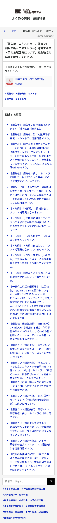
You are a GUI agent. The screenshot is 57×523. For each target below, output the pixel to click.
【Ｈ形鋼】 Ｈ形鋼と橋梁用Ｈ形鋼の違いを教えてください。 (30, 237)
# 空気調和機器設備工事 (33, 488)
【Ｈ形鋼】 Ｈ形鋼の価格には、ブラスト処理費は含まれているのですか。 (30, 247)
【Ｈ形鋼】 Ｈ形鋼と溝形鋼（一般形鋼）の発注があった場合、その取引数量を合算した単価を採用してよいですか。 (30, 261)
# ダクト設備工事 (10, 488)
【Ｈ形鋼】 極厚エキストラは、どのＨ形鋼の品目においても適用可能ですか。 (30, 276)
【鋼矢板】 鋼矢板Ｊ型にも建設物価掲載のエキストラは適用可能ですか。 (30, 136)
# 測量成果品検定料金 (12, 505)
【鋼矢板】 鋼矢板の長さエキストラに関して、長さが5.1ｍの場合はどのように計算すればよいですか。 (31, 177)
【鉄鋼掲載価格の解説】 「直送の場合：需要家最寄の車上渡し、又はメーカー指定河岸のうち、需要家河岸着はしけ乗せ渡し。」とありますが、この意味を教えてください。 (30, 461)
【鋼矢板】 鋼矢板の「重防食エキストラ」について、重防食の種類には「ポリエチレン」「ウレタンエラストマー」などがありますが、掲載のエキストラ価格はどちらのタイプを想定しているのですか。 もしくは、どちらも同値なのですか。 (31, 155)
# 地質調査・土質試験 (12, 511)
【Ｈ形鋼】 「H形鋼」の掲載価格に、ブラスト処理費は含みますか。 (30, 210)
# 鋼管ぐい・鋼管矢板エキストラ (21, 93)
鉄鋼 (14, 30)
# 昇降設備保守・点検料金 (15, 494)
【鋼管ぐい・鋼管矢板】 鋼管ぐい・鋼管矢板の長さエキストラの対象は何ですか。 (30, 413)
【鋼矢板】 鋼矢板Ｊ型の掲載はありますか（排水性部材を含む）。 (30, 126)
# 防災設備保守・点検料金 (15, 500)
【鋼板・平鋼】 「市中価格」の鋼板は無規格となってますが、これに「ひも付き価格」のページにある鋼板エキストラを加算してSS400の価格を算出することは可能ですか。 (30, 194)
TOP (4, 30)
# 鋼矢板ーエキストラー (16, 99)
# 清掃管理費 (36, 500)
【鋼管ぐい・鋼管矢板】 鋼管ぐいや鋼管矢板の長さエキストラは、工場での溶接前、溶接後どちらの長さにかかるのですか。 (30, 351)
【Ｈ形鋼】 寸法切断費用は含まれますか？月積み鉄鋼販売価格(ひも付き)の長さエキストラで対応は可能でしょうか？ (30, 224)
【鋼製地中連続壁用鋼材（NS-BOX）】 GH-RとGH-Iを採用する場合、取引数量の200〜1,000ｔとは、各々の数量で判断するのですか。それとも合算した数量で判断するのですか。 (31, 331)
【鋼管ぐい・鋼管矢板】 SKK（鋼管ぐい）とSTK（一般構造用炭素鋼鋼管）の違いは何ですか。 (30, 399)
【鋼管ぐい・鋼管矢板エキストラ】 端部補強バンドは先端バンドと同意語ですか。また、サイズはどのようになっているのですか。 (31, 429)
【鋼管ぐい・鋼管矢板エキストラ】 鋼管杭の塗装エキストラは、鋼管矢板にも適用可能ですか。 (30, 444)
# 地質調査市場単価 (35, 505)
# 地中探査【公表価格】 (37, 511)
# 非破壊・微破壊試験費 (14, 517)
